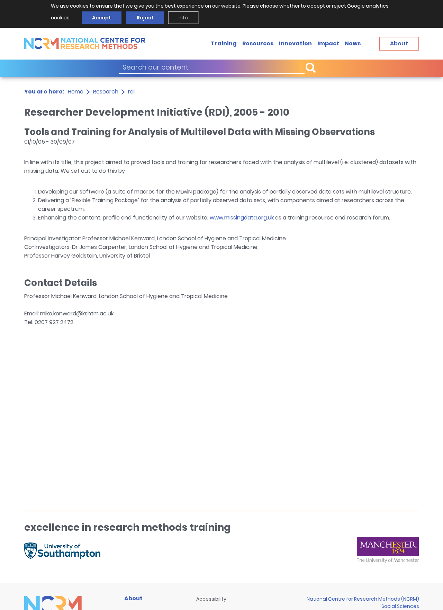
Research (105, 92)
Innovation (295, 43)
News (353, 43)
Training (224, 43)
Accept (101, 17)
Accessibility (211, 598)
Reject (145, 17)
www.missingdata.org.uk (242, 218)
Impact (328, 43)
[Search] (310, 67)
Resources (257, 43)
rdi (131, 92)
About (133, 598)
